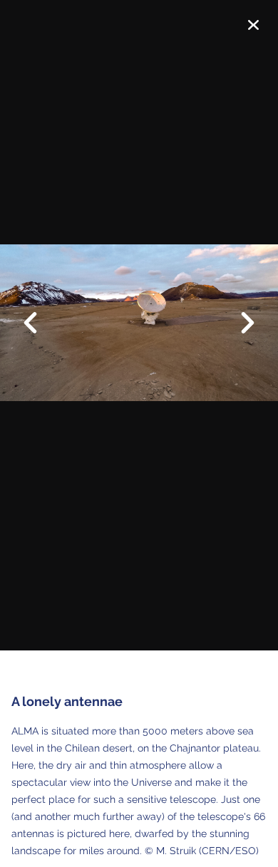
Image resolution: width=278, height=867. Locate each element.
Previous (39, 312)
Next (238, 324)
